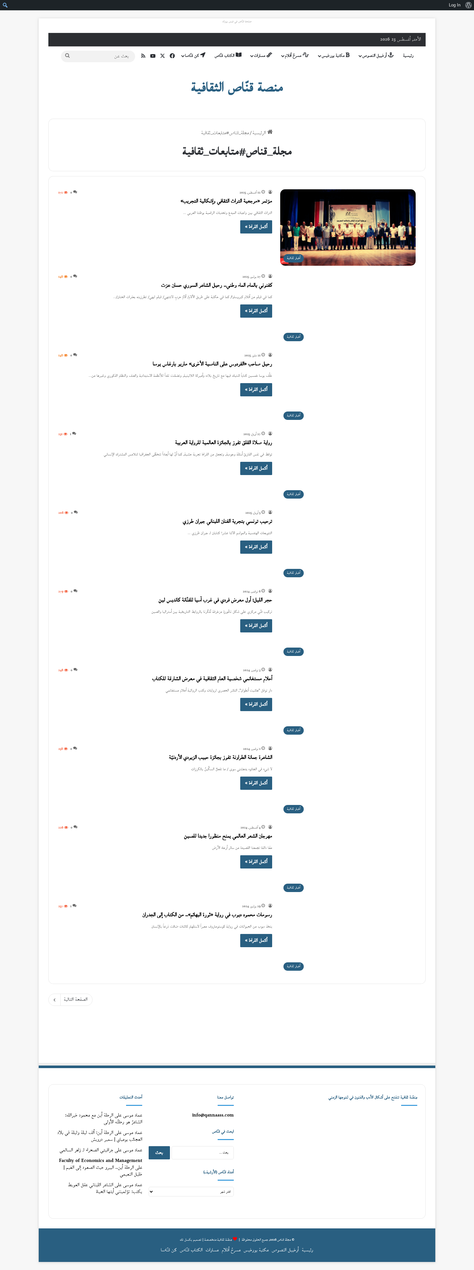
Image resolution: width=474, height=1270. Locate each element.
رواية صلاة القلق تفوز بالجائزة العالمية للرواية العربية (223, 443)
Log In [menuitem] (454, 5)
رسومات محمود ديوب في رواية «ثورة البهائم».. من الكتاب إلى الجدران (207, 915)
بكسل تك (186, 1240)
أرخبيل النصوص (375, 55)
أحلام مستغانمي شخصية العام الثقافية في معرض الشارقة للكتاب (212, 679)
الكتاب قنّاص (225, 55)
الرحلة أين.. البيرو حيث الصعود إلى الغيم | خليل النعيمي (103, 1171)
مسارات (260, 55)
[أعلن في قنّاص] (237, 1035)
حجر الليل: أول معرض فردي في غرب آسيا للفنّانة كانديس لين (215, 600)
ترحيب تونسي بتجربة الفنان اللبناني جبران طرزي (227, 521)
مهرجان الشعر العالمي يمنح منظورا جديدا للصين (228, 836)
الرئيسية (259, 133)
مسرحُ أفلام (293, 55)
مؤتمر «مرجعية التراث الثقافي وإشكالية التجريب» (226, 201)
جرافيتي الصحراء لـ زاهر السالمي (86, 1150)
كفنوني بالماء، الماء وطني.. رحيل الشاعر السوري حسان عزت (216, 285)
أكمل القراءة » (256, 227)
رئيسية (408, 55)
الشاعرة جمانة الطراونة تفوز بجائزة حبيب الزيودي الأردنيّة (220, 757)
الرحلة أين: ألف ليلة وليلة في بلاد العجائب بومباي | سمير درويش (99, 1136)
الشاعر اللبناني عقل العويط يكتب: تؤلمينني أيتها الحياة (105, 1188)
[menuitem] (468, 5)
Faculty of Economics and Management (100, 1161)
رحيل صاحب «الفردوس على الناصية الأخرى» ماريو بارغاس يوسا (212, 364)
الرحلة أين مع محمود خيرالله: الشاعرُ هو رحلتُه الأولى (103, 1118)
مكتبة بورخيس (334, 55)
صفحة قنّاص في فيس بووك (237, 21)
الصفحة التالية (75, 1000)
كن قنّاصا (192, 55)
